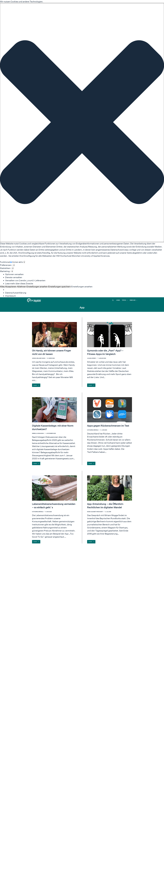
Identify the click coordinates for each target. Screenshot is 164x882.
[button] (82, 122)
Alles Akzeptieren (8, 286)
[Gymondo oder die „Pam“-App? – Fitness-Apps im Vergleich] (109, 334)
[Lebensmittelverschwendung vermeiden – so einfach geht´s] (54, 488)
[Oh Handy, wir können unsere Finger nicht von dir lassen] (54, 334)
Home (118, 300)
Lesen (36, 385)
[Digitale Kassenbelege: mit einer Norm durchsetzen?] (54, 409)
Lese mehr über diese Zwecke (19, 283)
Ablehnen (21, 286)
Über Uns (132, 300)
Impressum (10, 296)
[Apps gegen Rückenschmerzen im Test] (109, 409)
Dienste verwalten (13, 277)
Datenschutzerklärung (15, 292)
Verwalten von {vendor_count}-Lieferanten (25, 280)
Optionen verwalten (14, 274)
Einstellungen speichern (59, 286)
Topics (124, 300)
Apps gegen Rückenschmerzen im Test (108, 425)
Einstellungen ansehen (37, 286)
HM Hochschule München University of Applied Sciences (83, 256)
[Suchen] (113, 300)
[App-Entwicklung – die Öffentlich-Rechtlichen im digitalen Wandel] (109, 488)
